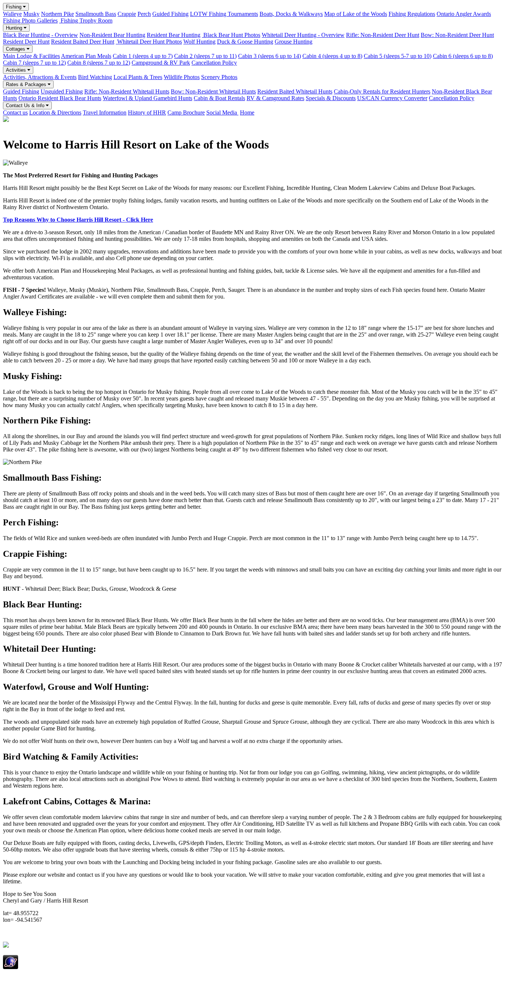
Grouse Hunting (293, 41)
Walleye (12, 14)
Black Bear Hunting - (40, 35)
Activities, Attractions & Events (40, 77)
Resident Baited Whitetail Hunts (294, 91)
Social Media (222, 112)
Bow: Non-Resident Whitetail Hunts (213, 91)
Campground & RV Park (161, 62)
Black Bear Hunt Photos (231, 35)
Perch (144, 14)
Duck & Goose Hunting (245, 41)
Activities (16, 70)
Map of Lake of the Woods (355, 14)
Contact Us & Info (26, 105)
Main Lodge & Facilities (31, 56)
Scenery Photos (219, 77)
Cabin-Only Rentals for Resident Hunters (382, 91)
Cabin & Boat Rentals (219, 98)
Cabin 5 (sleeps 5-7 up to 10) (397, 56)
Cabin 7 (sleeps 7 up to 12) (34, 62)
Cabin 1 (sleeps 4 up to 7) (143, 56)
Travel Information (104, 112)
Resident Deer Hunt (26, 41)
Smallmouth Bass (95, 14)
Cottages (16, 49)
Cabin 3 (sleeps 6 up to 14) (269, 56)
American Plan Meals (86, 56)
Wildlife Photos (182, 77)
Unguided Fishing (62, 91)
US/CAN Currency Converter (392, 98)
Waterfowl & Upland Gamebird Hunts (147, 98)
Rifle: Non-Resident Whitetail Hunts (126, 91)
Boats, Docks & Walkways (291, 14)
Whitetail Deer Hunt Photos (149, 41)
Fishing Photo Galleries (30, 20)
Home (247, 112)
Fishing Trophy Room (85, 20)
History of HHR (147, 112)
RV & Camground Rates (275, 98)
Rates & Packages (27, 84)
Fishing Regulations (412, 14)
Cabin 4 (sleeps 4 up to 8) (332, 56)
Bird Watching (95, 77)
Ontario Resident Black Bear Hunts (59, 98)
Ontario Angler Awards (464, 14)
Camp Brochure (186, 112)
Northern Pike (57, 14)
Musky (31, 14)
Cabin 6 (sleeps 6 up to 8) (463, 56)
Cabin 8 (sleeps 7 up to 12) (98, 62)
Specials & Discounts (331, 98)
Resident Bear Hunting (173, 35)
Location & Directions (55, 112)
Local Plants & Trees (137, 77)
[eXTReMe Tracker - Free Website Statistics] (10, 967)
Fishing (14, 7)
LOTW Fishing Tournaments (224, 14)
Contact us (15, 112)
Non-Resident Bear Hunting (112, 35)
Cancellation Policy (214, 62)
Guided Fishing (170, 14)
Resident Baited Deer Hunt (82, 41)
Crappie (127, 14)
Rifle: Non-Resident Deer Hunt (382, 35)
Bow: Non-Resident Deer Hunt (457, 35)
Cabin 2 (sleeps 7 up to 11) (205, 56)
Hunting (15, 28)
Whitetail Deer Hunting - (303, 35)
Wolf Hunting (199, 41)
